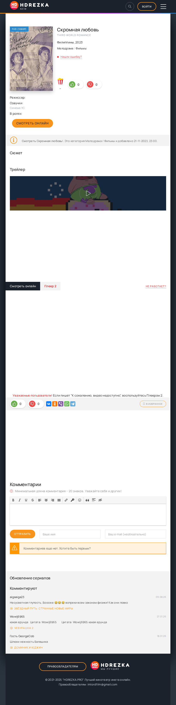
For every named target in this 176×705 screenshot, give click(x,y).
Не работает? (156, 286)
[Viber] (60, 403)
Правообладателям (62, 666)
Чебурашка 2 (23, 628)
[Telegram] (72, 403)
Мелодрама (65, 48)
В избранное (154, 403)
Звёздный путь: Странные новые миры (43, 608)
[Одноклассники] (54, 403)
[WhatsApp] (66, 403)
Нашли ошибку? (71, 57)
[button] (13, 499)
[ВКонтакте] (48, 403)
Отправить (22, 534)
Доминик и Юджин (28, 647)
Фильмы (81, 48)
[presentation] (13, 500)
